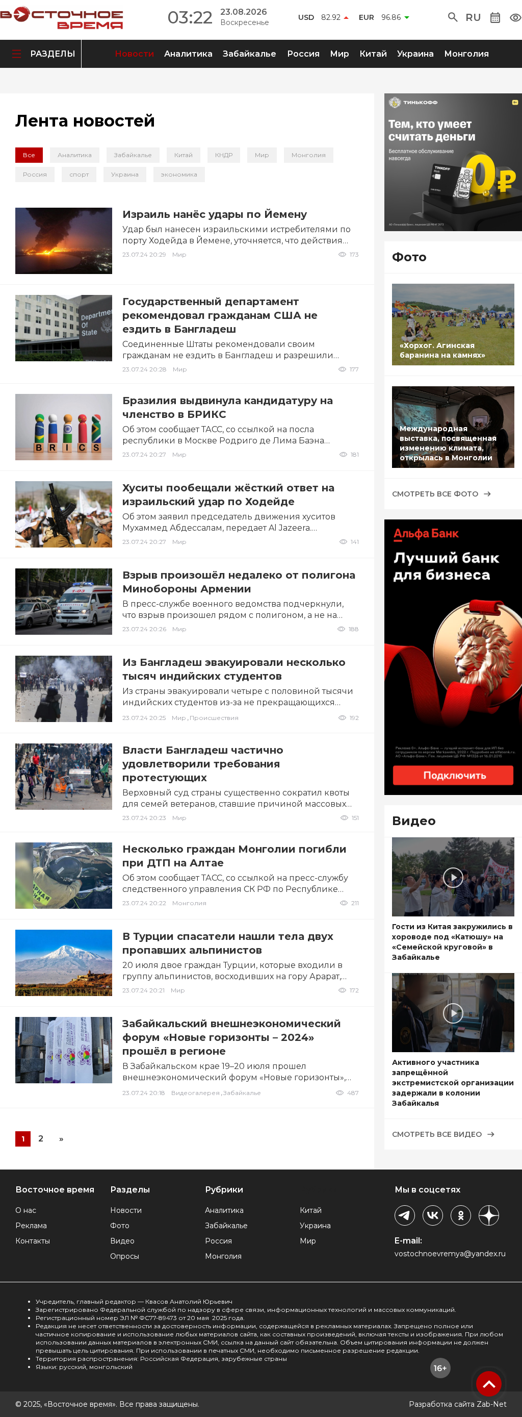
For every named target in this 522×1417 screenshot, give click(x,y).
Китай (373, 54)
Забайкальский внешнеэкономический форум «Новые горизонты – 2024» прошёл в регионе (231, 1037)
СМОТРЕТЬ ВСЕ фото (435, 494)
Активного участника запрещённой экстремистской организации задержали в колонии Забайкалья (453, 1083)
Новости (134, 54)
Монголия (466, 54)
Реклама (31, 1225)
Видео (122, 1241)
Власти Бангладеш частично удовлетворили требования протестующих (202, 764)
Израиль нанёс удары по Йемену (214, 214)
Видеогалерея (195, 1093)
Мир (339, 54)
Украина (415, 54)
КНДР (223, 155)
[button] (453, 17)
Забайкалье (249, 54)
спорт (79, 174)
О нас (25, 1210)
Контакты (32, 1241)
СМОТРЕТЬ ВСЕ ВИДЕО (437, 1134)
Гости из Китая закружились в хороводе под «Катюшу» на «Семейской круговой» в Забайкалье (452, 942)
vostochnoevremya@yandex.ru (450, 1253)
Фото (119, 1225)
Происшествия (214, 718)
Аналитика (188, 54)
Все (29, 155)
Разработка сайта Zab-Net (458, 1404)
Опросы (124, 1256)
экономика (179, 174)
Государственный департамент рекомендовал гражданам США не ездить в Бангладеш (220, 315)
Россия (303, 54)
